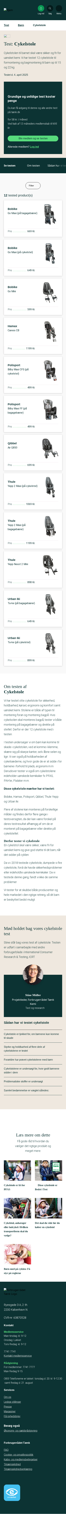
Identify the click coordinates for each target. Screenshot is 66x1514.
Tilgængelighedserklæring (18, 1469)
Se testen (10, 165)
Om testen (33, 165)
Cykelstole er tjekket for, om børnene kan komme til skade (31, 1036)
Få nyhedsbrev (12, 1416)
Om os (7, 1397)
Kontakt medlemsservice (18, 1355)
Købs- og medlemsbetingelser (20, 1459)
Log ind (34, 146)
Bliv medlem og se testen (33, 138)
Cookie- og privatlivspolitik (18, 1454)
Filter (31, 185)
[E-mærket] (12, 1493)
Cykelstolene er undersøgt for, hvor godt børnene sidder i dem (31, 1070)
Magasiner (10, 1411)
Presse (8, 1406)
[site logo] (14, 10)
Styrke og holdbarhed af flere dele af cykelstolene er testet (24, 1049)
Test (6, 25)
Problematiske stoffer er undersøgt (23, 1081)
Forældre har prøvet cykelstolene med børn (28, 1059)
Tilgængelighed (12, 1464)
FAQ (6, 1449)
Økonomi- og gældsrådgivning (20, 1430)
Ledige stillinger (12, 1401)
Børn (21, 25)
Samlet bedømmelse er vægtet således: (26, 1090)
